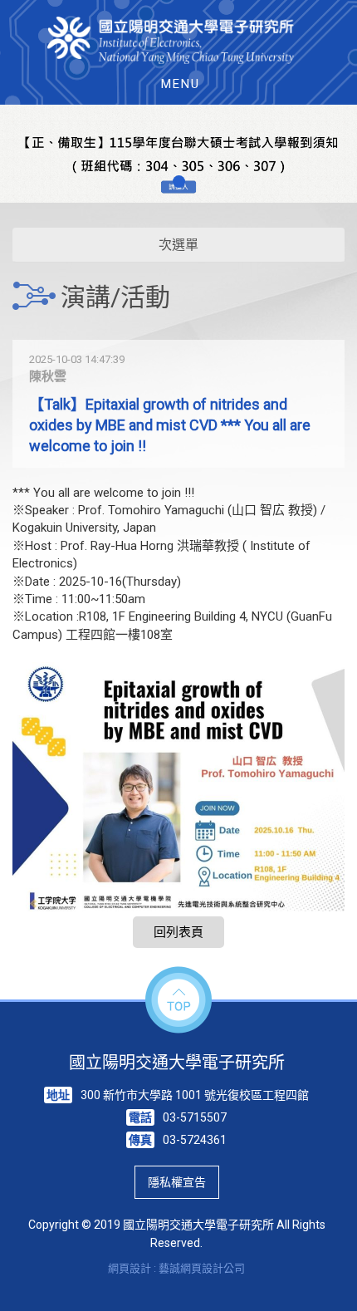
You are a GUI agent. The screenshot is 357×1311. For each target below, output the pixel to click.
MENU (180, 83)
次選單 (178, 245)
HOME (179, 40)
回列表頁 (178, 932)
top (178, 1000)
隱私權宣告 (177, 1182)
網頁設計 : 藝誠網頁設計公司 (176, 1268)
